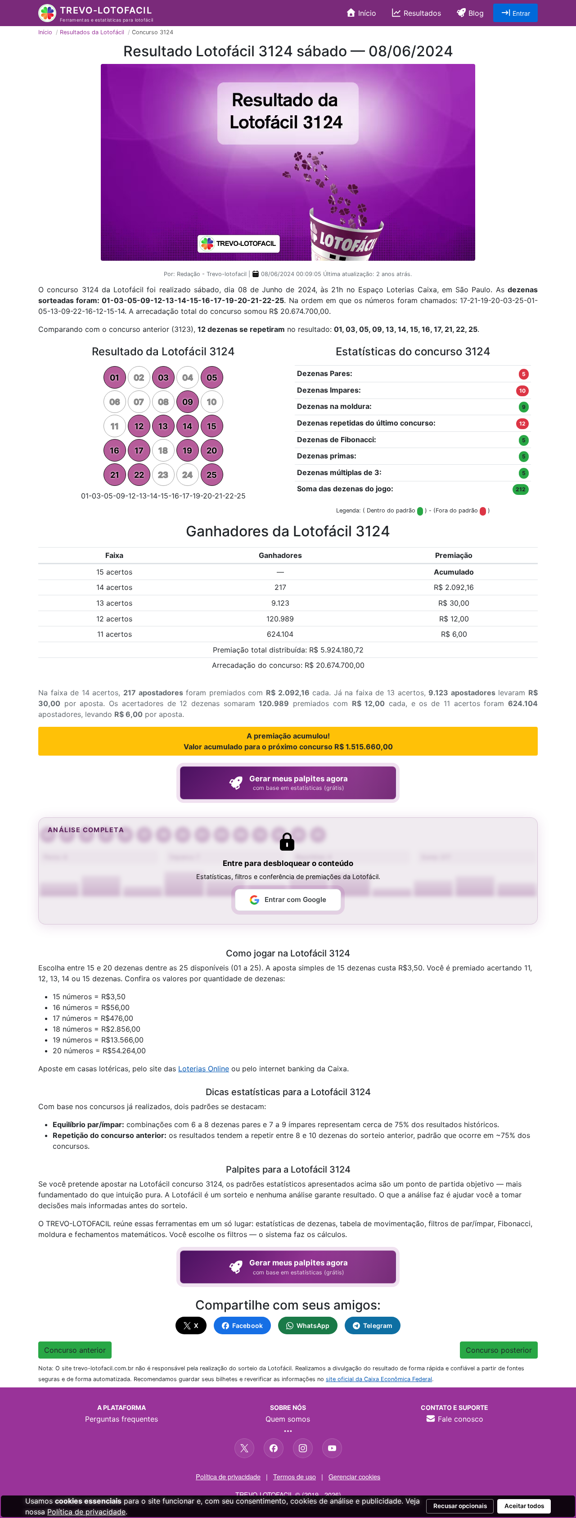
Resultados (421, 13)
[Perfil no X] (244, 1448)
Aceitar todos (524, 1505)
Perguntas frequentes (121, 1418)
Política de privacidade (228, 1476)
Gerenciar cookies (354, 1476)
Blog (475, 13)
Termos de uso (294, 1476)
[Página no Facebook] (274, 1448)
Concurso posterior (499, 1350)
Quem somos (288, 1418)
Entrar (520, 13)
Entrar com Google (295, 899)
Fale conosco (459, 1418)
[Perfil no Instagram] (303, 1448)
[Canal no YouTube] (332, 1448)
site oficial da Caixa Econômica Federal (379, 1379)
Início (366, 13)
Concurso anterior (75, 1350)
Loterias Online (203, 1068)
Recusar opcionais (460, 1505)
